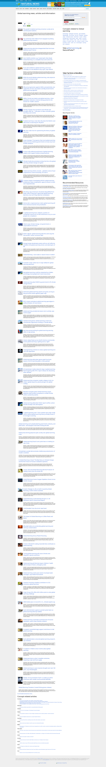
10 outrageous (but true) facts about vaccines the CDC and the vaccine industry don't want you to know (75, 167)
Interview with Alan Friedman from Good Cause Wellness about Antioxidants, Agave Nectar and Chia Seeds (38, 749)
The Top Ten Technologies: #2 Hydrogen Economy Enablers (30, 710)
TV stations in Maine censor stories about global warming (36, 649)
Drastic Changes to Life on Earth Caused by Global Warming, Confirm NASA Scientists (37, 489)
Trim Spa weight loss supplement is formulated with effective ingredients (76, 94)
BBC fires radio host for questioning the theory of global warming (39, 131)
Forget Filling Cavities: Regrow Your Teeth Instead (72, 93)
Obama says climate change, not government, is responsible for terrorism (37, 224)
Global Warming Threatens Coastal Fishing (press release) (35, 687)
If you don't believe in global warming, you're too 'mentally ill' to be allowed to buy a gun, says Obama (38, 68)
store (75, 39)
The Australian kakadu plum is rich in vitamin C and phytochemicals (75, 80)
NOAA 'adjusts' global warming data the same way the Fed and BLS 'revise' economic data (38, 234)
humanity (65, 42)
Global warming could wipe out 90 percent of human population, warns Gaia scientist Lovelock (38, 620)
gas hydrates (82, 33)
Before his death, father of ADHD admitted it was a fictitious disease (75, 76)
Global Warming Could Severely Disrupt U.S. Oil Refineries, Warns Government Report (36, 499)
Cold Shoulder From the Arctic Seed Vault (34, 508)
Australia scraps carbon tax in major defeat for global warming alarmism (38, 263)
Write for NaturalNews (73, 0)
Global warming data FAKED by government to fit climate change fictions (39, 282)
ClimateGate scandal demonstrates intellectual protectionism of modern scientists (37, 452)
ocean (86, 41)
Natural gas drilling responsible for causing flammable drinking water (31, 707)
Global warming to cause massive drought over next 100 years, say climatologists (39, 668)
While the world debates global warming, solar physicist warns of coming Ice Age (39, 78)
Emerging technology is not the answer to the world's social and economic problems (34, 701)
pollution (86, 35)
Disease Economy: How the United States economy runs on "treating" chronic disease (34, 739)
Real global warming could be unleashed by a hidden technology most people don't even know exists (38, 273)
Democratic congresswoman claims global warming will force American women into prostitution (39, 203)
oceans (81, 36)
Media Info (79, 0)
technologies (79, 42)
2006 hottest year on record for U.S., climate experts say (39, 602)
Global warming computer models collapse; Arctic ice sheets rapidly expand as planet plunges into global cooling (38, 382)
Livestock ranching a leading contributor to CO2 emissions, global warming (36, 583)
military (84, 36)
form (64, 44)
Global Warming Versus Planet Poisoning (34, 536)
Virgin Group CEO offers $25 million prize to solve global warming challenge (39, 593)
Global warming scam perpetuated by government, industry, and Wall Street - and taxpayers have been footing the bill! (37, 424)
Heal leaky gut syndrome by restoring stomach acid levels (73, 91)
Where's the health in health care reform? (27, 736)
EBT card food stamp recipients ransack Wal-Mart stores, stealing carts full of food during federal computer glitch (75, 172)
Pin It (31, 24)
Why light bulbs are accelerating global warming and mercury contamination (38, 527)
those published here (46, 759)
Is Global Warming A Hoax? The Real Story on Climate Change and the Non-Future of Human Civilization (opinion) (36, 460)
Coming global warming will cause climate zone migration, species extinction (36, 554)
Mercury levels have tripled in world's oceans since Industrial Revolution (32, 723)
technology (65, 33)
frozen (68, 42)
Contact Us (67, 0)
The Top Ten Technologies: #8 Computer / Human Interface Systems (31, 700)
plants (69, 41)
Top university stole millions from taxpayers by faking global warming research (38, 39)
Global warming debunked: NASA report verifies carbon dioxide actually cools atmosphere (39, 403)
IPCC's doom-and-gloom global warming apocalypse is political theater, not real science (38, 302)
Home (57, 0)
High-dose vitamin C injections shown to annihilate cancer (73, 90)
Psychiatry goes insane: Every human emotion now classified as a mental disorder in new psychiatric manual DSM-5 (76, 96)
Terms (41, 758)
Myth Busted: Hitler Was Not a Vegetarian (71, 98)
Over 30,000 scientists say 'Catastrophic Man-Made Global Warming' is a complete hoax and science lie (37, 58)
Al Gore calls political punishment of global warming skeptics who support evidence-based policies (38, 152)
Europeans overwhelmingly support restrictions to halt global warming (38, 630)
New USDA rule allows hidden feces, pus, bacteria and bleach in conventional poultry (75, 150)
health (80, 38)
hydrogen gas (66, 38)
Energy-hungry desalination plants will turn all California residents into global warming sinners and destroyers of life (39, 245)
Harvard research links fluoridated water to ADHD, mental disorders (74, 161)
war (75, 42)
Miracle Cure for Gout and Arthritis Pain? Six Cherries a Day (30, 752)
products (71, 39)
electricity (84, 39)
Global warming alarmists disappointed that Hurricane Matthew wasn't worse (38, 49)
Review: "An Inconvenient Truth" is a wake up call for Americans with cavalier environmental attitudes (38, 678)
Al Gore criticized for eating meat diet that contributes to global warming (39, 544)
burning (84, 42)
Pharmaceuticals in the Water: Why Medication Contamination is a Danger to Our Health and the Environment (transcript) (40, 733)
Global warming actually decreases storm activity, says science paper (38, 311)
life (75, 41)
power (73, 41)
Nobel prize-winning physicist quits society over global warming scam (37, 433)
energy (64, 41)
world (72, 42)
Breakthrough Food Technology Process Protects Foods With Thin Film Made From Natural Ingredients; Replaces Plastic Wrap (41, 702)
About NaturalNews (62, 0)
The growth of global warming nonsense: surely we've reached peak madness (38, 29)
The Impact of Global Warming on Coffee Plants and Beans (38, 517)
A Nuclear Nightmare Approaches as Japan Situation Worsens (30, 716)
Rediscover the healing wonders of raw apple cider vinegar (73, 99)
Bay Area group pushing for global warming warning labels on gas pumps (38, 331)
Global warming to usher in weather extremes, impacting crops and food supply (36, 659)
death (67, 39)
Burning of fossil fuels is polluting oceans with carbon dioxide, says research (32, 719)
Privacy (39, 758)
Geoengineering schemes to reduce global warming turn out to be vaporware (39, 350)
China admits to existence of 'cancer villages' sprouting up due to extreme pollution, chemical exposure (37, 713)
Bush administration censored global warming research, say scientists (39, 639)
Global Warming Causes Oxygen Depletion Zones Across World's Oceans (39, 480)
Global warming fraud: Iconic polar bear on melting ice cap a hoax (38, 442)
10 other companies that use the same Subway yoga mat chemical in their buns (75, 122)
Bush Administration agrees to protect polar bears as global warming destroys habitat (38, 610)
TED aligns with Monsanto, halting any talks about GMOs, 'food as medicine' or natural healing (74, 117)
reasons (79, 41)
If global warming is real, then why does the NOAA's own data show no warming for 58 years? (39, 121)
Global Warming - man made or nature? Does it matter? (39, 254)
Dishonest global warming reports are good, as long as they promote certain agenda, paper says (38, 292)
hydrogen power (69, 36)
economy (84, 38)
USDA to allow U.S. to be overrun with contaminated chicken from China (75, 139)
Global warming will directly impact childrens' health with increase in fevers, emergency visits (38, 564)
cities (78, 39)
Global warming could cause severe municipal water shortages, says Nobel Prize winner (38, 573)
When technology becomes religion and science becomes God (30, 703)
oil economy (71, 35)
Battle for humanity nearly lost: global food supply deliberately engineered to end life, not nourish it (75, 156)
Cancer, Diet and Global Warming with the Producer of (38, 470)
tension (83, 41)
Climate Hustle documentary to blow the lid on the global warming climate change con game (39, 162)
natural (64, 39)
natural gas (65, 35)
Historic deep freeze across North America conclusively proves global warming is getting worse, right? (38, 341)
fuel (81, 39)
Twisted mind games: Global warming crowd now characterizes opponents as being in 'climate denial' (37, 321)
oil (67, 41)
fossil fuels (76, 36)
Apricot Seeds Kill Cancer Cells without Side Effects (72, 84)
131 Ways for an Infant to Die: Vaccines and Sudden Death (29, 746)
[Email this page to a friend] (28, 26)
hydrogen (81, 35)
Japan (64, 36)
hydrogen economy (73, 33)
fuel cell (76, 35)
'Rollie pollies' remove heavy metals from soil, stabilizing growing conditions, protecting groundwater (74, 78)
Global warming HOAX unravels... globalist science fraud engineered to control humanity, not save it (39, 171)
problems (67, 44)
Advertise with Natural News (86, 0)
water (77, 38)
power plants (72, 38)
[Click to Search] (87, 9)
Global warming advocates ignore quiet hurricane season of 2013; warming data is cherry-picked (37, 360)
